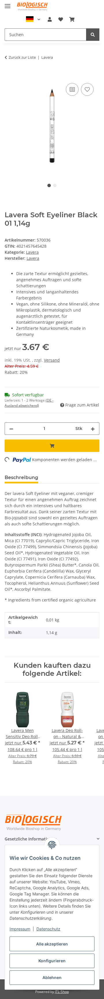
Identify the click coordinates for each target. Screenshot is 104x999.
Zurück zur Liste (22, 57)
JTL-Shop (62, 991)
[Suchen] (92, 34)
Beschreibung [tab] (21, 477)
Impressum (20, 928)
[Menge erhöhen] (92, 429)
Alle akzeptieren (52, 943)
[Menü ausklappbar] (7, 3)
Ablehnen (52, 977)
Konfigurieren (52, 960)
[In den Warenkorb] (9, 75)
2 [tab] (55, 185)
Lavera (32, 252)
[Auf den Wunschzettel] (87, 89)
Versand (52, 360)
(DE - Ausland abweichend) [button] (29, 403)
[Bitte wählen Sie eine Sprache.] (33, 19)
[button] (49, 19)
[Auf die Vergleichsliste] (72, 89)
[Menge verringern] (11, 429)
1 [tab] (49, 185)
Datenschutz (48, 928)
